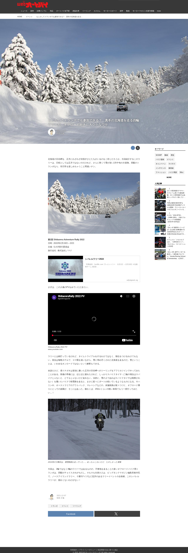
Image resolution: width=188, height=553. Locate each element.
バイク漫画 (160, 159)
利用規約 (73, 550)
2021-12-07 (61, 131)
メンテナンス (161, 168)
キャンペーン (161, 164)
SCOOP (159, 155)
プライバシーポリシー (87, 550)
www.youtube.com (55, 349)
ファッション (161, 172)
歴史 (172, 155)
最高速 (171, 168)
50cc (181, 172)
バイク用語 (173, 172)
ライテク (172, 164)
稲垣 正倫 (60, 133)
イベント (170, 159)
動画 (166, 155)
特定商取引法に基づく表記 (108, 550)
